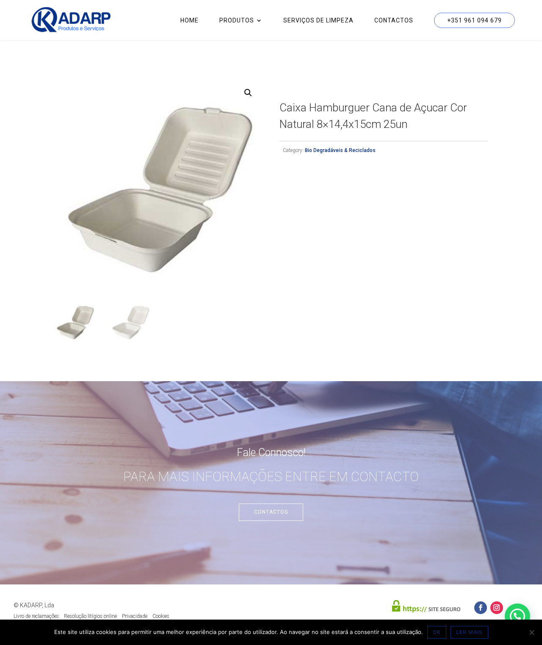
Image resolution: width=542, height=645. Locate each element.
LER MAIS (469, 632)
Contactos (393, 20)
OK (437, 632)
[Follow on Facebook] (480, 607)
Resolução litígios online (90, 616)
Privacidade (134, 616)
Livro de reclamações (36, 616)
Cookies (160, 616)
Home (189, 20)
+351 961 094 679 (474, 20)
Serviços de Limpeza (318, 20)
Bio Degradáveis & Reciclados (340, 150)
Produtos (236, 20)
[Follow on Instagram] (496, 607)
